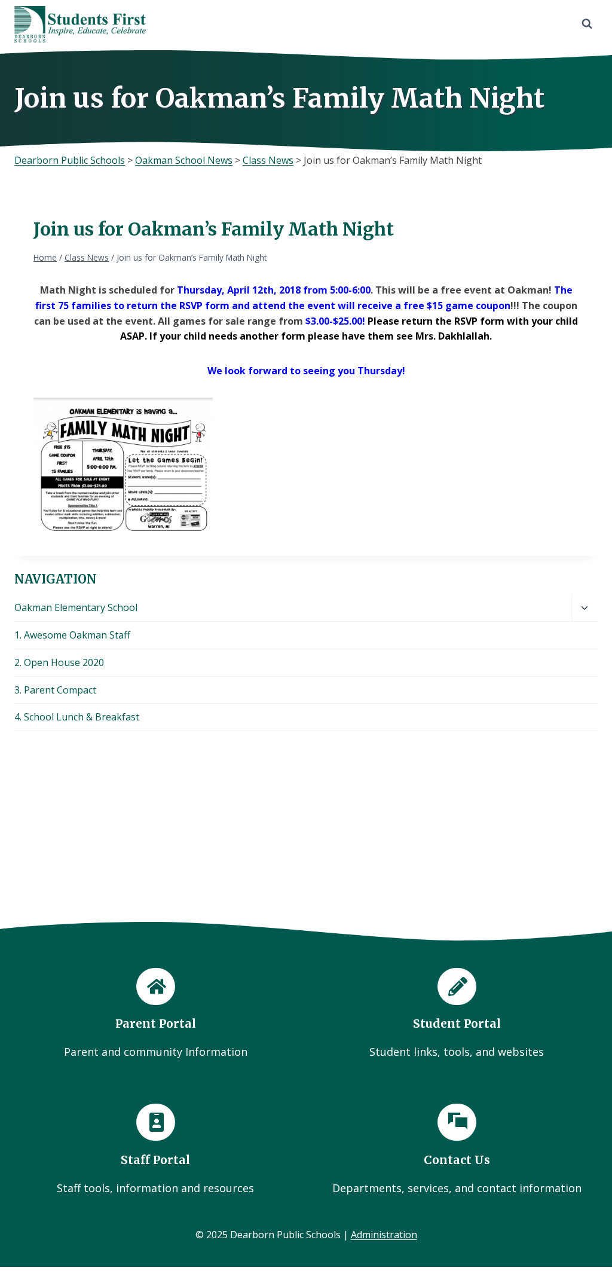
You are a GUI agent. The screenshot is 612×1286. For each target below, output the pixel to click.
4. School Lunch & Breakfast (76, 716)
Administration (384, 1234)
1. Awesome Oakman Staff (72, 635)
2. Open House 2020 (59, 662)
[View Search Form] (587, 24)
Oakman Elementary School (75, 607)
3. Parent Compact (55, 690)
